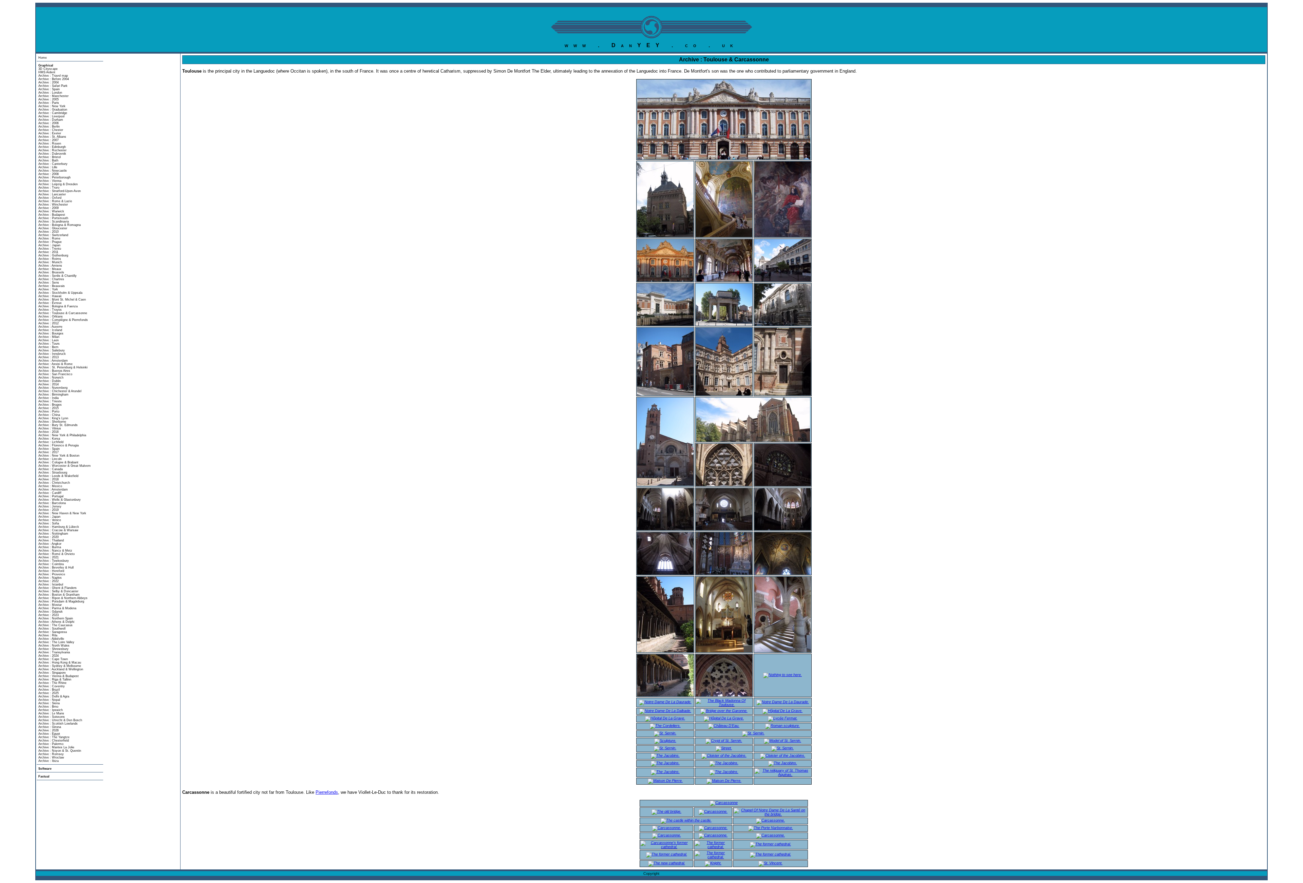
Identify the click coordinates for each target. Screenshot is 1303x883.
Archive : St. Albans (52, 136)
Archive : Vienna (49, 181)
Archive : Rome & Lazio (55, 201)
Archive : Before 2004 (53, 79)
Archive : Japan (49, 245)
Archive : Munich (50, 262)
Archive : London (50, 92)
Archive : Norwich (50, 377)
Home (42, 57)
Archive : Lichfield (50, 442)
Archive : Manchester (53, 96)
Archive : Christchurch (54, 482)
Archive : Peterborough (54, 177)
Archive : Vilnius (49, 428)
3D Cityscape (48, 69)
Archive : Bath (48, 160)
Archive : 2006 (48, 123)
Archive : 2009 (48, 208)
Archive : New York (51, 106)
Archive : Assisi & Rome (55, 364)
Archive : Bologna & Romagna (59, 225)
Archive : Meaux (49, 269)
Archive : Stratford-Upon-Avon (59, 191)
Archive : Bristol (49, 157)
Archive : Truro (48, 187)
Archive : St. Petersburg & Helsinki (63, 367)
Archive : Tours (49, 343)
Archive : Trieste (50, 401)
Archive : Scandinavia (53, 221)
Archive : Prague (50, 242)
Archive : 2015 (48, 408)
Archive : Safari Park (53, 86)
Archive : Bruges (50, 404)
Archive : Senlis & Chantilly (57, 275)
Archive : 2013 (48, 357)
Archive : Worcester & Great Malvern (64, 465)
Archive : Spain (49, 89)
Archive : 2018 (48, 479)
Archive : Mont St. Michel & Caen (62, 299)
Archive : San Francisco (55, 374)
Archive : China (49, 415)
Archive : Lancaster (52, 194)
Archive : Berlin (49, 126)
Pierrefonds (327, 792)
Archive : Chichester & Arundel (59, 391)
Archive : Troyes (50, 309)
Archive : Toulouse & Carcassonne (62, 313)
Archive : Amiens (50, 265)
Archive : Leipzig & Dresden (58, 184)
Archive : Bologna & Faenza (58, 306)
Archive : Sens (48, 282)
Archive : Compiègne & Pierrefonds (63, 320)
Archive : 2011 (48, 252)
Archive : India (48, 398)
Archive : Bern (48, 347)
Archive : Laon (48, 340)
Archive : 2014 (48, 384)
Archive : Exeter (49, 133)
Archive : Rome (49, 238)
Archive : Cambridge (52, 113)
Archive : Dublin (49, 381)
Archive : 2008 (48, 174)
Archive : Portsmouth (53, 218)
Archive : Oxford (49, 197)
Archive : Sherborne (52, 421)
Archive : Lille (47, 167)
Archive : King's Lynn (53, 418)
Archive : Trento (49, 248)
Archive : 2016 (48, 432)
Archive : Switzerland (53, 235)
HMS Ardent (46, 72)
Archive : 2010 (48, 231)
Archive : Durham (50, 119)
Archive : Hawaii (49, 296)
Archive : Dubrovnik (52, 153)
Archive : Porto (48, 411)
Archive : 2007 (48, 140)
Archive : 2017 (48, 452)
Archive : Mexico (50, 486)
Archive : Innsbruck (52, 354)
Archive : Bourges (50, 333)
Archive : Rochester (52, 150)
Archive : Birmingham (53, 394)
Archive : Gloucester (52, 228)
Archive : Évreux (50, 303)
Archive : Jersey (49, 506)
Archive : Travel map (53, 75)
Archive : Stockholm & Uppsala (60, 292)
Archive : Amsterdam (53, 360)
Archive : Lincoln (50, 459)
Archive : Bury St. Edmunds (58, 425)
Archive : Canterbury (53, 164)
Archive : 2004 (48, 82)
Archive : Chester (50, 130)
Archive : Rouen (49, 143)
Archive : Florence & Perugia (58, 445)
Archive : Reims (49, 259)
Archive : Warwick (51, 211)
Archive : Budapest (51, 214)
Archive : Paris (48, 102)
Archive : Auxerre (50, 326)
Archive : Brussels (51, 272)
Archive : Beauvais (51, 286)
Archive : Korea (49, 438)
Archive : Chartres (51, 279)
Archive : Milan (48, 337)
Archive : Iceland (50, 330)
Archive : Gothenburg (53, 255)
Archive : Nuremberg (53, 387)
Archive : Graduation (52, 109)
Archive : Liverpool (51, 116)
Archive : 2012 (48, 323)
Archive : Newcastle (52, 170)
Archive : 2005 (48, 99)
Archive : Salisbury (51, 350)
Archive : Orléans (50, 316)
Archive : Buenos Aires (54, 370)
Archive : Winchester (53, 204)
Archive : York (48, 289)
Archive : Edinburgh (52, 147)
